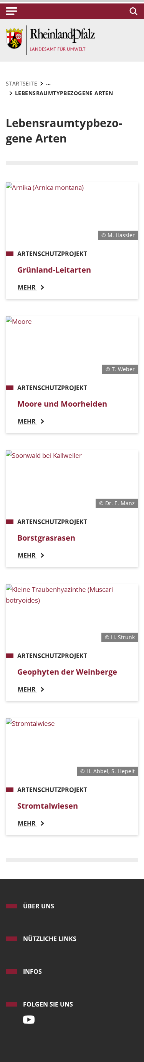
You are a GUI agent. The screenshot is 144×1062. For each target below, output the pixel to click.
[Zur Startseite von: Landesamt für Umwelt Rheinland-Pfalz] (50, 39)
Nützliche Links (49, 939)
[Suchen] (132, 11)
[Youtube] (27, 1018)
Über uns (38, 906)
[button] (11, 11)
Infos (32, 971)
